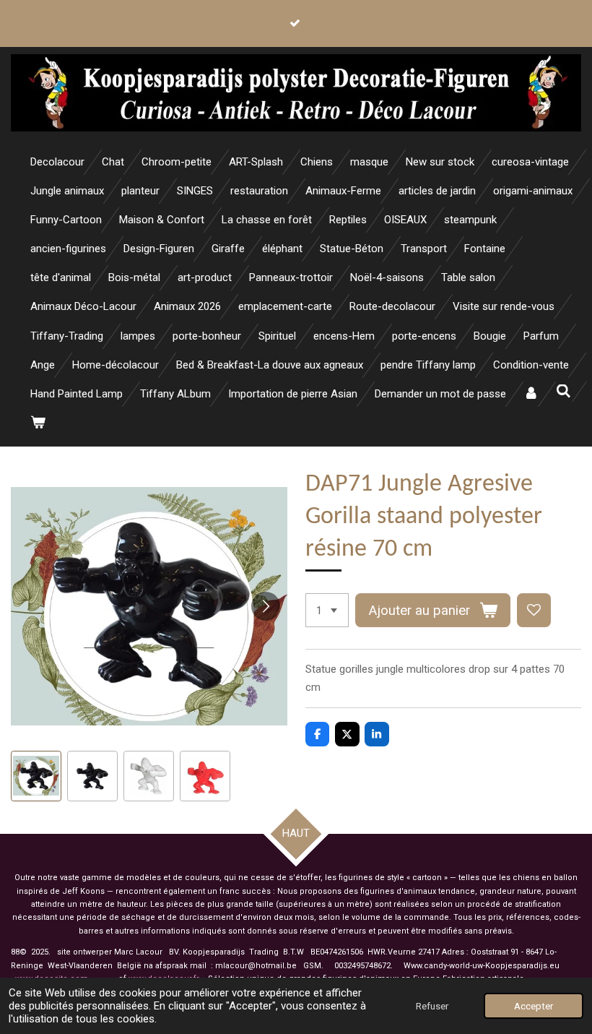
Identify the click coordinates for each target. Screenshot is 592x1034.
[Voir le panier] (38, 423)
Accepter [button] (533, 1006)
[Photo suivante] (265, 606)
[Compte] (531, 394)
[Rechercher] (563, 392)
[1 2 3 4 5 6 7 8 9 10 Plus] (327, 610)
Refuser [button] (432, 1006)
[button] (36, 776)
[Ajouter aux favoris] (534, 610)
